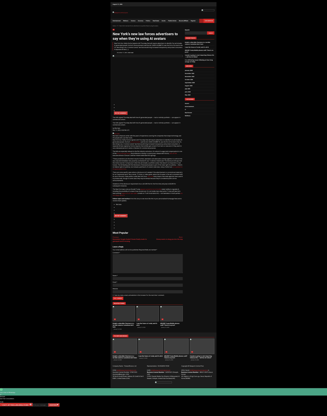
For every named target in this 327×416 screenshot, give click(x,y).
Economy (140, 20)
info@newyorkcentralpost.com (160, 370)
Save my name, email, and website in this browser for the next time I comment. (139, 295)
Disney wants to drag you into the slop (169, 238)
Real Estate (156, 20)
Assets (164, 20)
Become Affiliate (183, 20)
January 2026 (189, 70)
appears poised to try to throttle (151, 189)
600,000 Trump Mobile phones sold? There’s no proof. (171, 313)
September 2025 (190, 82)
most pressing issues (123, 153)
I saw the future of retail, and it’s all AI (147, 313)
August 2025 (188, 85)
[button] (117, 128)
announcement (135, 142)
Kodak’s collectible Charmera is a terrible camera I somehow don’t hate (124, 313)
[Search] (197, 20)
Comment (116, 253)
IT (113, 29)
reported (150, 176)
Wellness (125, 20)
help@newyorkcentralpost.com (126, 370)
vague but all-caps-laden (129, 193)
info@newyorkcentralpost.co (199, 370)
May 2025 (187, 95)
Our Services (209, 20)
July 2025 (187, 88)
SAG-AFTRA (173, 153)
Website (115, 289)
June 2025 (188, 92)
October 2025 (189, 79)
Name (115, 276)
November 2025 (189, 76)
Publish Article (172, 20)
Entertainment (117, 20)
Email (115, 282)
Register (193, 20)
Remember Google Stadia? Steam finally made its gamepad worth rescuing (130, 239)
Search (187, 30)
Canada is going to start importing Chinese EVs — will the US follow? (202, 346)
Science (133, 20)
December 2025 (189, 73)
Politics (148, 20)
